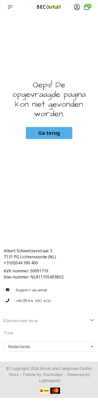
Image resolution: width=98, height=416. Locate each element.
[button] (11, 7)
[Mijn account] (77, 7)
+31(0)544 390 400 (21, 263)
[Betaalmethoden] (44, 391)
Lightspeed (49, 380)
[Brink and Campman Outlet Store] (49, 7)
